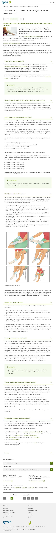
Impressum (5, 517)
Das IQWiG (5, 508)
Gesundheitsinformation (8, 510)
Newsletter (17, 487)
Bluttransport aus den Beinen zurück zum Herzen (16, 66)
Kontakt (29, 512)
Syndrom (16, 105)
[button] (24, 498)
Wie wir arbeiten (6, 514)
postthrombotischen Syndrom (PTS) (32, 36)
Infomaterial (30, 516)
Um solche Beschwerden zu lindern (11, 43)
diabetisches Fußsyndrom (30, 435)
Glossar (29, 517)
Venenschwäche (8, 107)
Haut (33, 389)
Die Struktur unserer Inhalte (9, 512)
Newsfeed (25, 487)
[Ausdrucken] (12, 498)
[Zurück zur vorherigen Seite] (4, 498)
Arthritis (35, 443)
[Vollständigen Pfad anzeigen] (7, 6)
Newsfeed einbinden (32, 510)
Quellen (7, 453)
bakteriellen (12, 437)
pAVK (45, 432)
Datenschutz (30, 514)
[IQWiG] (7, 523)
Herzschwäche (15, 439)
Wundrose (37, 437)
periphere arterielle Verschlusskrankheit (32, 432)
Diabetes (18, 435)
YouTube (32, 487)
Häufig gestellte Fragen (8, 516)
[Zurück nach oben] (51, 503)
